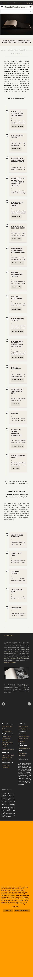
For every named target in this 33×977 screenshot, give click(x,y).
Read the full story (17, 126)
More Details (15, 906)
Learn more (15, 404)
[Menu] (2, 7)
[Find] (30, 11)
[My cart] (30, 7)
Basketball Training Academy (16, 7)
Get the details (16, 148)
